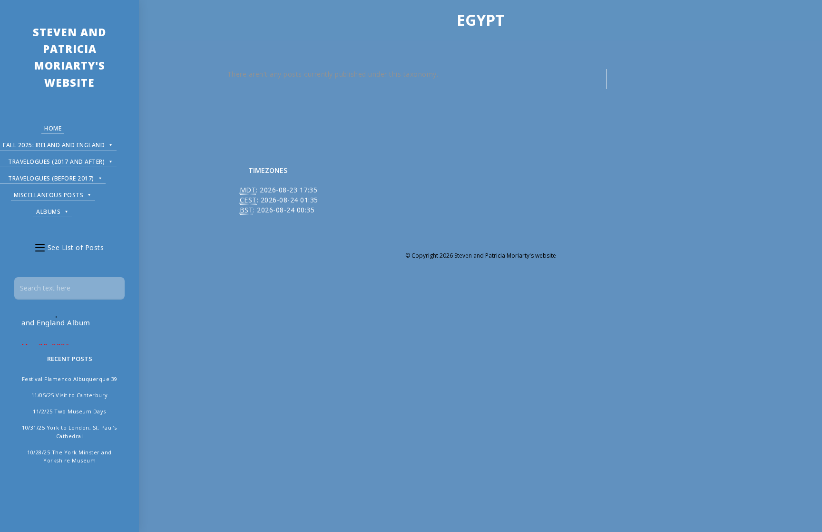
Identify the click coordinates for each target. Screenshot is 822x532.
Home (52, 128)
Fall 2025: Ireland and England (54, 145)
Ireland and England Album (66, 315)
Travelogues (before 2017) (51, 178)
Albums (48, 212)
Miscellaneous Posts (49, 195)
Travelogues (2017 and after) (56, 162)
